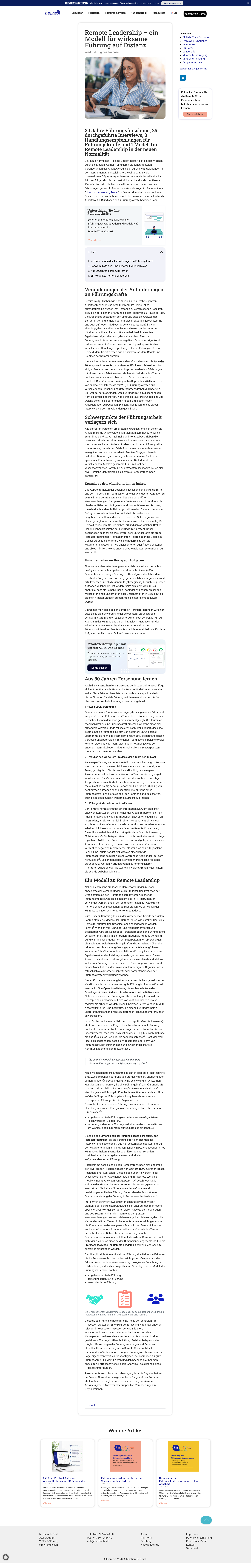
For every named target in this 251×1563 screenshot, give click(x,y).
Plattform (146, 1537)
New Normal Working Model (102, 192)
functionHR (188, 44)
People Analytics (192, 62)
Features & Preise (115, 12)
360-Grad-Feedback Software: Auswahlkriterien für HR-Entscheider (64, 1479)
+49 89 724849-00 (103, 1534)
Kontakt (190, 1544)
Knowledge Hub (150, 1544)
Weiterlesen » (47, 1503)
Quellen (93, 1405)
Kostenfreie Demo (195, 13)
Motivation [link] (112, 223)
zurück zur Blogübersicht (193, 68)
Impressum (192, 1534)
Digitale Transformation (196, 37)
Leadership (188, 51)
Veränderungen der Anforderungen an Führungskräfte (122, 261)
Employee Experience (194, 41)
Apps (144, 1534)
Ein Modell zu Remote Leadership (110, 275)
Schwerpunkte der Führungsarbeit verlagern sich (119, 266)
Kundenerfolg (139, 12)
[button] (161, 252)
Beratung (146, 1541)
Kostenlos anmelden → (172, 3)
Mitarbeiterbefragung (194, 55)
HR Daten (187, 48)
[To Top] (206, 1520)
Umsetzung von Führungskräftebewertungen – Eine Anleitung (179, 1480)
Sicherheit (192, 1548)
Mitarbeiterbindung (193, 58)
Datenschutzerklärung (199, 1537)
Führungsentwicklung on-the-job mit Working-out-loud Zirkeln (121, 1479)
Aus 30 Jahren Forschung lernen (109, 270)
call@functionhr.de (98, 1541)
